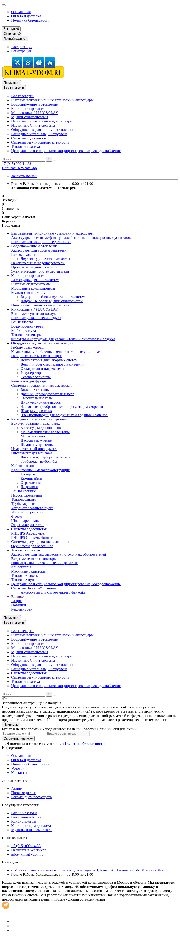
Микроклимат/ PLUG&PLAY (34, 113)
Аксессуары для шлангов (41, 428)
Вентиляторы (22, 322)
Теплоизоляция (23, 499)
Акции (16, 601)
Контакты (19, 773)
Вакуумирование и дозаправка (35, 423)
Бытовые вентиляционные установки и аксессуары (52, 100)
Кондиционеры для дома (31, 826)
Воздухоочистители (27, 326)
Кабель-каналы (23, 466)
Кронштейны (31, 478)
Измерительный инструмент (34, 449)
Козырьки (28, 474)
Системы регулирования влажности (40, 142)
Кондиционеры (23, 821)
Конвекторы (21, 567)
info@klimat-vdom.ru (27, 854)
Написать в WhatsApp (19, 168)
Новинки (18, 605)
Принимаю (11, 724)
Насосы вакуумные (36, 440)
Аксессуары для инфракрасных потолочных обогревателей (58, 554)
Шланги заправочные (38, 445)
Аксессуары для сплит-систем (35, 280)
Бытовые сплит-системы (31, 284)
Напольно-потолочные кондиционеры (42, 121)
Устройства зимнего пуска (32, 508)
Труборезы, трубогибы (39, 461)
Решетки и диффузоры (29, 381)
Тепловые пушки (25, 580)
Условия (17, 768)
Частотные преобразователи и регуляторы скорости (62, 407)
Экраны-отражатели (27, 525)
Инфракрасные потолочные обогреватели (44, 563)
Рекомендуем (21, 609)
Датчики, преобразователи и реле (47, 394)
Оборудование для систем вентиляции (42, 130)
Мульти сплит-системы (29, 292)
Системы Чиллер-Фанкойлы (33, 588)
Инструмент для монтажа (31, 453)
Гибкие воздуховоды (27, 347)
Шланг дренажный (26, 521)
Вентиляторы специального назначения (52, 364)
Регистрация (21, 51)
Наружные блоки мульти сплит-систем (52, 301)
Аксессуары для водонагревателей (39, 250)
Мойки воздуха (23, 330)
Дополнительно (14, 781)
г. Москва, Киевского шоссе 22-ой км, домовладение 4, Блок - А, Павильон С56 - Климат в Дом (88, 870)
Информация (12, 748)
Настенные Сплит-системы (33, 125)
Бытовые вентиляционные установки (41, 242)
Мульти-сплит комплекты (31, 830)
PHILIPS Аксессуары (28, 533)
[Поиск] (54, 160)
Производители (23, 793)
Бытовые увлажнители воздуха (36, 318)
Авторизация (21, 47)
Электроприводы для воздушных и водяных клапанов (64, 415)
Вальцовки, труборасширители (46, 457)
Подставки (29, 487)
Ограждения (31, 483)
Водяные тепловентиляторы (33, 559)
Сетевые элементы (36, 377)
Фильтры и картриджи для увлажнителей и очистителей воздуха (63, 339)
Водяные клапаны (35, 390)
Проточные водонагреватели (34, 267)
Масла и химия (33, 436)
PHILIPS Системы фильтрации (36, 537)
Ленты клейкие (23, 491)
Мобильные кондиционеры (33, 288)
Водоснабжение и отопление (34, 104)
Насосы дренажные (26, 495)
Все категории (22, 96)
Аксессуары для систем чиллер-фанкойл (53, 592)
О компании (21, 12)
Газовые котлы (23, 254)
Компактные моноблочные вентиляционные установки (55, 352)
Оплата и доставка (26, 16)
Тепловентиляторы (26, 335)
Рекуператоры (32, 373)
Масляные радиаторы (28, 571)
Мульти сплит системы (29, 117)
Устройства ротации (27, 512)
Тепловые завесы (25, 575)
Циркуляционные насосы (41, 402)
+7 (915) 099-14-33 (16, 164)
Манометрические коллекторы (45, 432)
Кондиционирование (28, 109)
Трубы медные (23, 504)
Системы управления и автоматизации (42, 385)
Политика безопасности (30, 20)
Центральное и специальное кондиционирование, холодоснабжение (66, 151)
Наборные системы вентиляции (36, 356)
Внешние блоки (24, 813)
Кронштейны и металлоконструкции (40, 470)
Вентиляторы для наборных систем (49, 360)
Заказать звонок (24, 176)
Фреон (16, 516)
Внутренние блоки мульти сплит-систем (53, 297)
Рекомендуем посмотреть (31, 797)
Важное (17, 597)
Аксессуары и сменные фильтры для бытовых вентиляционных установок (71, 238)
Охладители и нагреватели (42, 369)
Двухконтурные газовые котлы (45, 259)
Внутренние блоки (26, 817)
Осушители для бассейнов (32, 546)
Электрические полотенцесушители (40, 271)
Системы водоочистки (29, 138)
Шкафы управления (36, 411)
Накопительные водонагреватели (38, 263)
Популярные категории (20, 805)
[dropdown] (4, 5)
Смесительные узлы (37, 398)
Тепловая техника (25, 147)
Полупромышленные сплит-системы (40, 305)
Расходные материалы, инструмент (39, 134)
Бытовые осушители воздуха (34, 314)
